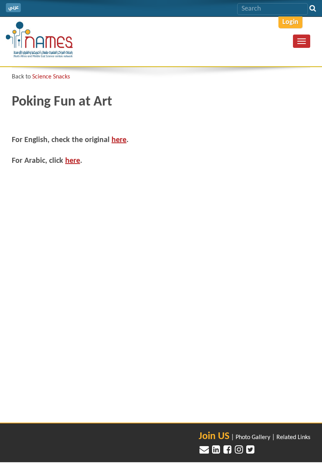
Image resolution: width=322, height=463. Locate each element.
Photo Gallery (253, 437)
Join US (214, 436)
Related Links (293, 437)
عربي (13, 7)
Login (290, 22)
